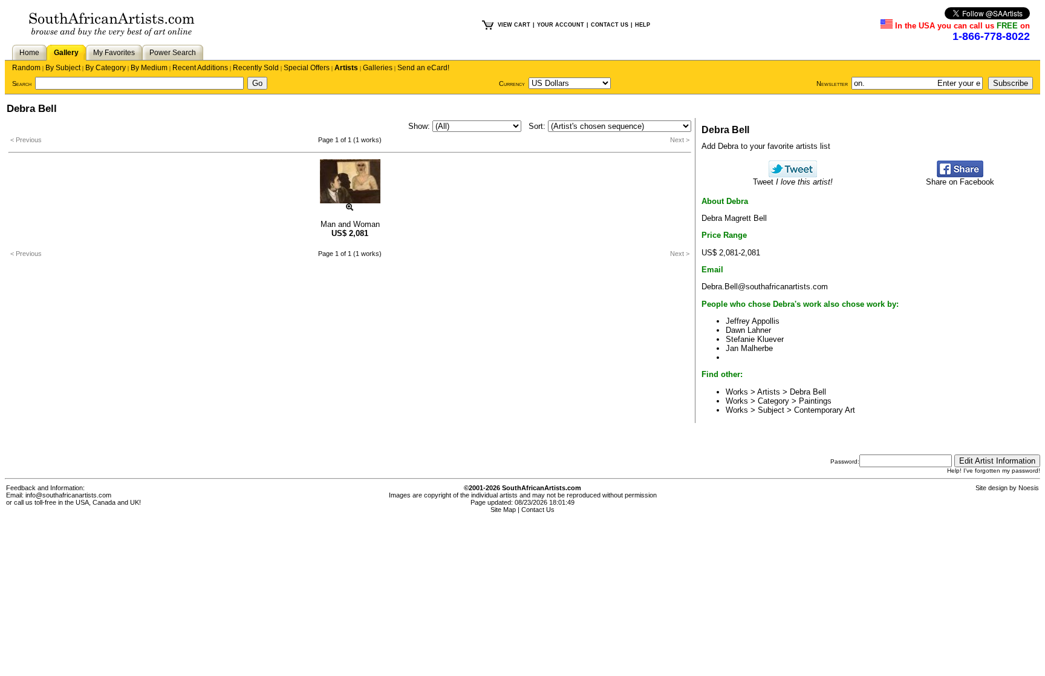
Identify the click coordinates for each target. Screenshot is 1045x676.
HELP (642, 25)
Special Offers (307, 68)
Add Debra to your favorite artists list (766, 146)
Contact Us (538, 509)
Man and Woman (350, 224)
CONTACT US (609, 25)
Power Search (172, 52)
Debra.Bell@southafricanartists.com (765, 286)
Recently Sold (256, 68)
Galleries (377, 68)
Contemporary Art (824, 410)
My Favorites (114, 52)
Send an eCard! (423, 68)
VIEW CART (514, 25)
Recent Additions (200, 68)
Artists (346, 68)
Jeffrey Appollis (753, 321)
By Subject (62, 68)
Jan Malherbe (749, 348)
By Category (105, 68)
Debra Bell (808, 391)
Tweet (793, 181)
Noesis (1028, 487)
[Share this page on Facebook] (960, 174)
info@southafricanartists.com (68, 495)
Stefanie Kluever (755, 339)
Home (29, 52)
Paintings (815, 400)
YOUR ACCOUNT (560, 25)
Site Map (503, 509)
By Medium (149, 68)
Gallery (66, 52)
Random (26, 68)
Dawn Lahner (748, 330)
